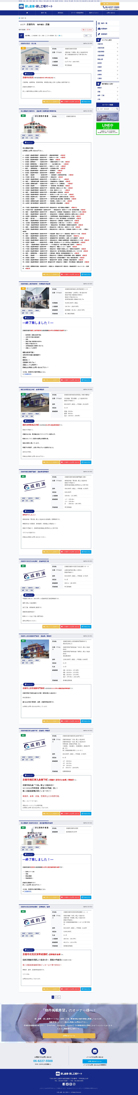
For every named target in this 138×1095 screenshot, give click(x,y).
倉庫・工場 (101, 95)
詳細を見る (86, 101)
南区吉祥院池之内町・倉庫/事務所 (32, 389)
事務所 (100, 88)
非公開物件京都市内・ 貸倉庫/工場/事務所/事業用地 (38, 111)
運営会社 (60, 12)
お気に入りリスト (110, 4)
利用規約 (87, 1088)
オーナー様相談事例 (77, 12)
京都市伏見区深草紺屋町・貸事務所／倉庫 (35, 907)
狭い (43, 35)
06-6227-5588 (43, 1061)
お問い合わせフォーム (95, 1061)
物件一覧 (43, 12)
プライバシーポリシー (78, 1088)
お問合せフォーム (69, 1035)
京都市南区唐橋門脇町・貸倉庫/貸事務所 (35, 472)
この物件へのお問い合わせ (71, 101)
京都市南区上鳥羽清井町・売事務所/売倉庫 (35, 284)
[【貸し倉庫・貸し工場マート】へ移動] (19, 18)
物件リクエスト (94, 12)
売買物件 (104, 29)
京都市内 (28, 374)
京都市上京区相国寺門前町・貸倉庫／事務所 (36, 636)
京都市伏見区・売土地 (28, 43)
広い (40, 35)
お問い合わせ (111, 12)
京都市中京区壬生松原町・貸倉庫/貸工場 (35, 561)
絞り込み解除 (88, 29)
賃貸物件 (104, 34)
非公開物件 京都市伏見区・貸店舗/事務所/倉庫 (37, 823)
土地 (99, 99)
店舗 (99, 91)
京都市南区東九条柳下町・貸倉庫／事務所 (35, 730)
